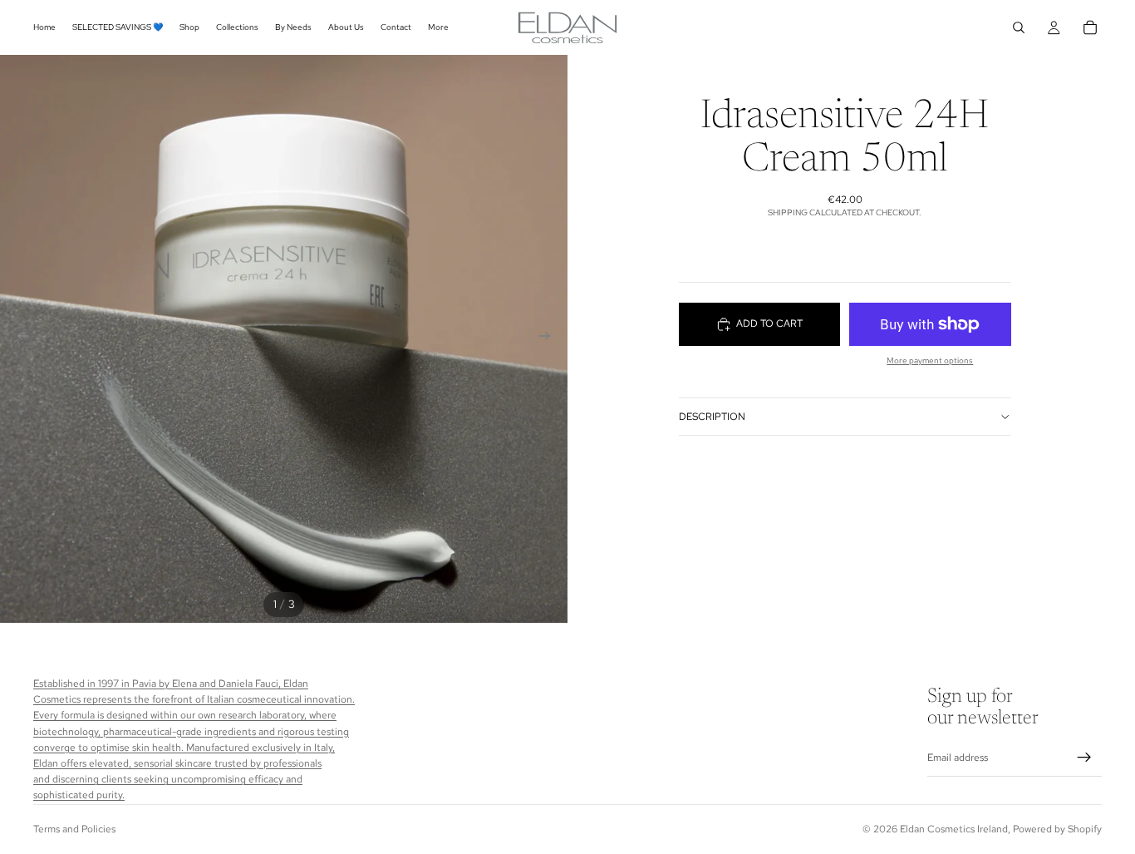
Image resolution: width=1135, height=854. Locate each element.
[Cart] (1090, 27)
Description (712, 416)
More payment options (930, 360)
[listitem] (438, 27)
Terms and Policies (74, 829)
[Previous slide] (18, 339)
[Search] (1018, 27)
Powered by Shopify (1057, 829)
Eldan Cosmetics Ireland (954, 829)
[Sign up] (1084, 758)
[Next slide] (549, 339)
